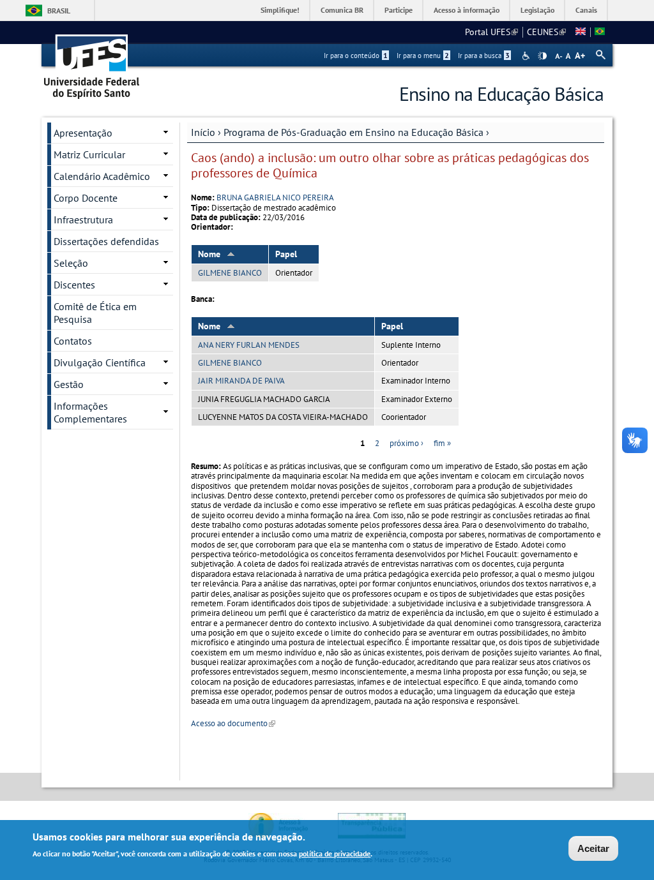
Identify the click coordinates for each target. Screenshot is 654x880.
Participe (398, 10)
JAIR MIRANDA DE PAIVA (241, 380)
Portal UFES (491, 32)
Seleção (71, 263)
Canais (586, 10)
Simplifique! (280, 10)
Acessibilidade (527, 56)
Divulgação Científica (100, 362)
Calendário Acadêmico (102, 176)
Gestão (69, 384)
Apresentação (83, 132)
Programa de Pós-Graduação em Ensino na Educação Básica (353, 132)
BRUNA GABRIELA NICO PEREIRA (275, 197)
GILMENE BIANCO (230, 272)
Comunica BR (342, 10)
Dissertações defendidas (106, 241)
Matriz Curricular (89, 154)
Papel (286, 254)
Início (203, 132)
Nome (209, 254)
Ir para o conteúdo (356, 55)
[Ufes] (92, 62)
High (542, 56)
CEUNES (546, 32)
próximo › (406, 443)
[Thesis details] (580, 32)
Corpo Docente (86, 197)
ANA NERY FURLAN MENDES (249, 344)
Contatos (73, 340)
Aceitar (593, 848)
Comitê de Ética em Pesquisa (95, 312)
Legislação (537, 10)
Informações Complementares (90, 412)
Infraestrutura (83, 219)
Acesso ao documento (233, 723)
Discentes (74, 284)
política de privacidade (334, 853)
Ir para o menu (423, 55)
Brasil (58, 10)
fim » (442, 443)
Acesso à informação (466, 10)
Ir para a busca (484, 55)
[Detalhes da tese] (600, 32)
